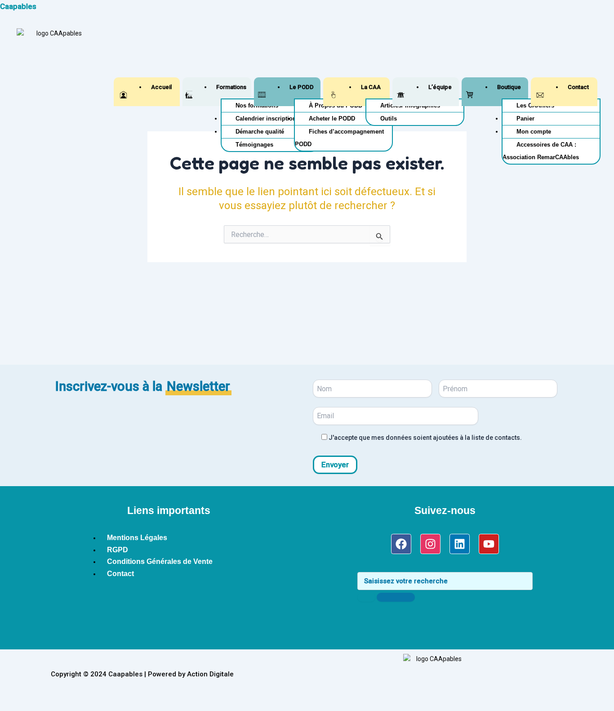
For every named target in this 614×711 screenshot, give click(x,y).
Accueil (161, 87)
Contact (578, 87)
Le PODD (301, 87)
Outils (388, 118)
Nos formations (257, 105)
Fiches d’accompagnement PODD (339, 138)
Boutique (509, 87)
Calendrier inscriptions (267, 118)
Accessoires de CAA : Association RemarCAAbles (541, 151)
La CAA (371, 87)
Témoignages (254, 144)
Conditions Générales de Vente (160, 561)
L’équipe (440, 87)
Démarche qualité (260, 131)
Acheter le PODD (332, 118)
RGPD (117, 550)
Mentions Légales (137, 537)
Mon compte (533, 131)
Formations (231, 87)
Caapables (18, 6)
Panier (525, 118)
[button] (230, 87)
